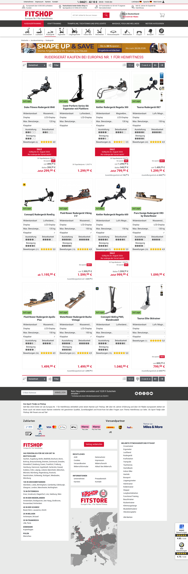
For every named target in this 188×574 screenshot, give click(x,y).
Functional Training (131, 496)
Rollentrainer (128, 487)
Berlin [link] (40, 459)
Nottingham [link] (52, 487)
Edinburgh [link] (61, 485)
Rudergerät (49, 40)
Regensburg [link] (43, 473)
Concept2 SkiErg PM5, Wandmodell (112, 318)
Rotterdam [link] (37, 503)
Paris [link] (29, 523)
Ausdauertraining (32, 24)
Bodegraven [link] (38, 501)
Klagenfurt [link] (40, 494)
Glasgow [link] (26, 487)
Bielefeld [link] (47, 459)
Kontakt (55, 2)
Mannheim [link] (52, 470)
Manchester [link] (42, 487)
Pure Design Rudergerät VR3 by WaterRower (148, 214)
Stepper (126, 490)
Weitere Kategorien (154, 24)
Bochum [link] (54, 459)
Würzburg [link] (27, 478)
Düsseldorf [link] (27, 464)
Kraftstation (128, 459)
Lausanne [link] (37, 510)
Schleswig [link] (38, 475)
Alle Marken (127, 517)
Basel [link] (25, 510)
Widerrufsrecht (101, 463)
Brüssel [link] (35, 516)
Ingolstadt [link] (44, 467)
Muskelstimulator (130, 509)
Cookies (77, 460)
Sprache (146, 2)
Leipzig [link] (37, 470)
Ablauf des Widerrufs (103, 466)
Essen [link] (42, 464)
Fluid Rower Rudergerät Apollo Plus (39, 318)
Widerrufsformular (81, 466)
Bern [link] (30, 510)
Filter (56, 65)
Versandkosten (80, 463)
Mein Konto (157, 2)
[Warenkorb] (163, 15)
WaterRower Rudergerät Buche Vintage (76, 318)
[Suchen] (106, 15)
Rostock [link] (52, 473)
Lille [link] (24, 523)
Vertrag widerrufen (94, 444)
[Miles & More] (153, 425)
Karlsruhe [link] (53, 467)
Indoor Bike (127, 471)
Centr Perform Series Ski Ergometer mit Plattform (76, 107)
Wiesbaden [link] (55, 475)
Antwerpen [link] (27, 516)
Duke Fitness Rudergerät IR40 (39, 107)
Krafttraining (54, 24)
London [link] (34, 487)
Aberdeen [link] (27, 485)
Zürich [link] (43, 510)
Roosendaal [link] (28, 503)
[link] (136, 394)
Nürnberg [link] (34, 473)
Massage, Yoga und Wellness (125, 24)
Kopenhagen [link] (28, 530)
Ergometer (127, 449)
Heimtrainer (128, 484)
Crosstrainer (128, 446)
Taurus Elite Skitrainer (148, 318)
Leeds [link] (33, 485)
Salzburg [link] (53, 494)
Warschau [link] (27, 536)
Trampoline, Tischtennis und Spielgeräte (86, 24)
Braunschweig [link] (35, 462)
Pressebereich (100, 479)
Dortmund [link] (53, 462)
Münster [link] (26, 473)
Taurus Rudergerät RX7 (149, 107)
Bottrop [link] (26, 462)
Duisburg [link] (36, 464)
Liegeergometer (129, 481)
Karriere (48, 2)
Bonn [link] (61, 459)
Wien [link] (59, 494)
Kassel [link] (60, 467)
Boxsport (127, 477)
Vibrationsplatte (129, 512)
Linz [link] (47, 494)
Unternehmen (28, 2)
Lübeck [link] (44, 470)
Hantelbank (127, 468)
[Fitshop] (39, 15)
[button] (155, 65)
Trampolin (127, 462)
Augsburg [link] (34, 459)
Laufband (127, 452)
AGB (75, 457)
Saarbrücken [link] (28, 475)
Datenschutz (100, 457)
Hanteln (126, 474)
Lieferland (135, 2)
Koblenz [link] (26, 470)
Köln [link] (32, 470)
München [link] (60, 470)
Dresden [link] (61, 462)
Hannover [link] (35, 467)
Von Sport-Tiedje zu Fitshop (34, 404)
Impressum (39, 2)
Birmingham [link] (42, 485)
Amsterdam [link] (27, 501)
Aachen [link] (26, 459)
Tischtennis (127, 465)
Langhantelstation (130, 493)
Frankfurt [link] (49, 464)
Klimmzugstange (130, 506)
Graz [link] (25, 494)
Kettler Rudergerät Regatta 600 (112, 214)
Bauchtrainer (128, 499)
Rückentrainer (128, 503)
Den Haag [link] (47, 501)
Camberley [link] (51, 485)
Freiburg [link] (57, 464)
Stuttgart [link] (46, 475)
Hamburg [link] (27, 467)
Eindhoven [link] (56, 501)
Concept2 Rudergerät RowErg (39, 214)
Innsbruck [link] (32, 494)
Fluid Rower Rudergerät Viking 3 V (76, 214)
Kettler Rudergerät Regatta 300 (112, 107)
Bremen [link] (45, 462)
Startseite (24, 40)
